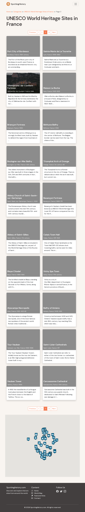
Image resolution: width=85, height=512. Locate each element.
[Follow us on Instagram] (65, 492)
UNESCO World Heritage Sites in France (39, 12)
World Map (38, 493)
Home (8, 12)
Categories (17, 12)
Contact (37, 498)
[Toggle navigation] (76, 4)
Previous (32, 32)
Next (54, 32)
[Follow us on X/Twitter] (61, 492)
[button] (44, 443)
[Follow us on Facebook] (58, 492)
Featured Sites (39, 496)
